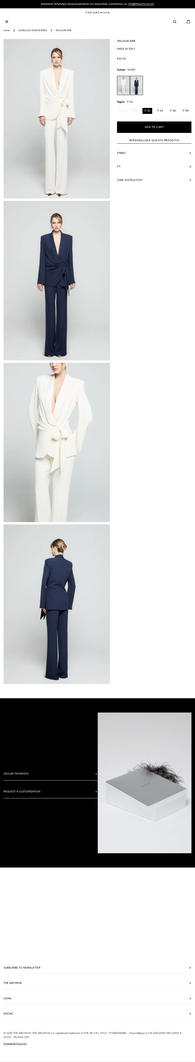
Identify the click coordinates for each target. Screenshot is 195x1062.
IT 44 (160, 110)
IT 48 (185, 110)
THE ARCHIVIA (22, 1033)
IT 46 (173, 110)
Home (7, 30)
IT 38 (123, 111)
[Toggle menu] (7, 22)
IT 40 (136, 111)
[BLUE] (136, 85)
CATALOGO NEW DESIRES (32, 30)
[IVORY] (123, 85)
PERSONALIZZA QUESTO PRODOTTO (154, 140)
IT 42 (147, 110)
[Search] (174, 22)
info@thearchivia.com (141, 3)
